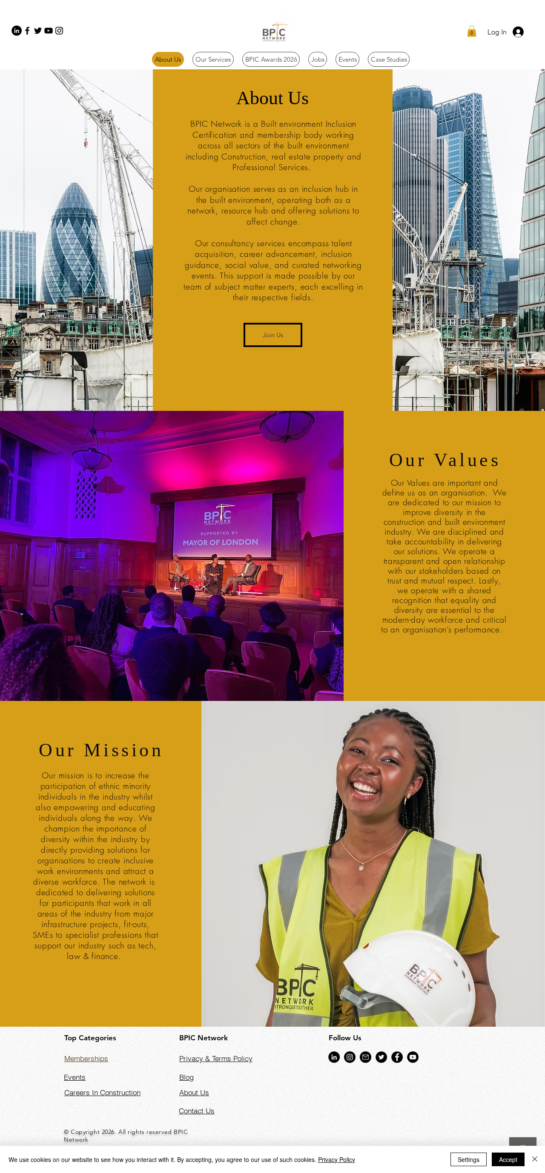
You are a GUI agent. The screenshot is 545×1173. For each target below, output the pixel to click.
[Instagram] (59, 31)
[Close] (535, 1159)
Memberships (86, 1058)
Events (75, 1077)
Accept (508, 1159)
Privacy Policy (336, 1159)
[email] (365, 1057)
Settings (468, 1159)
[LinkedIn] (16, 31)
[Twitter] (38, 31)
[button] (471, 31)
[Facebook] (27, 31)
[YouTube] (48, 31)
